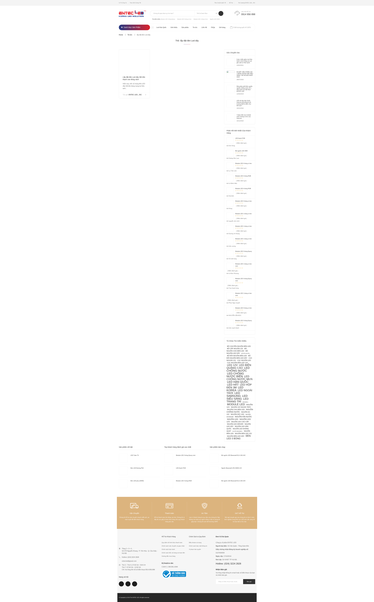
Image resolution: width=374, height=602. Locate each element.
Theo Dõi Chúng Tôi (135, 3)
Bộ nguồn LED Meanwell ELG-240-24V (233, 481)
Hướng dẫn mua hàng (168, 556)
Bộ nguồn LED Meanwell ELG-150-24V (233, 455)
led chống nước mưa (240, 378)
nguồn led (232, 419)
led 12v (232, 365)
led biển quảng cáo (239, 366)
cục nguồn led (244, 360)
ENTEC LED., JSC (135, 95)
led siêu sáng (237, 397)
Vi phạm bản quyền (195, 549)
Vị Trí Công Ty (123, 3)
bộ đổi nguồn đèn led (237, 356)
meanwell (245, 402)
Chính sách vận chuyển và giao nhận (173, 546)
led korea (235, 389)
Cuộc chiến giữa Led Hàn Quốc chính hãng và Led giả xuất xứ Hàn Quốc (244, 61)
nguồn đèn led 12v (243, 433)
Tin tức (195, 27)
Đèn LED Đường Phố (137, 468)
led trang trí (238, 400)
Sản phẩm (185, 27)
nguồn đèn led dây (235, 436)
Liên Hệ (204, 27)
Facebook (121, 585)
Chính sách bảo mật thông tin (198, 546)
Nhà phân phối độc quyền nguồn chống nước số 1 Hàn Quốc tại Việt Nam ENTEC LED (244, 88)
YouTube (128, 585)
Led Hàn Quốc (161, 27)
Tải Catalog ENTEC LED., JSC (246, 3)
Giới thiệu (174, 27)
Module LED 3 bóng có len (184, 19)
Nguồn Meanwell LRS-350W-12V (231, 468)
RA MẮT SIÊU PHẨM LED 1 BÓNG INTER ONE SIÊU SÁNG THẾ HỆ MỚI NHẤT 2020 (245, 74)
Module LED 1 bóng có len (201, 19)
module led (236, 404)
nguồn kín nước (243, 417)
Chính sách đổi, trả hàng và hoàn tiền (173, 553)
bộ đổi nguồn (245, 353)
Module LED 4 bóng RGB (184, 481)
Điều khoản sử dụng (195, 542)
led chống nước (238, 369)
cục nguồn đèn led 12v (237, 363)
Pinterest (134, 585)
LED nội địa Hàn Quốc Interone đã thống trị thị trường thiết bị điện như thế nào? (244, 103)
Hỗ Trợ (231, 3)
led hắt (233, 384)
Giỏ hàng (222, 27)
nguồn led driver (235, 424)
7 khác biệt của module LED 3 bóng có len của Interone (244, 116)
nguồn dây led (237, 414)
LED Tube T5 (135, 455)
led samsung (234, 394)
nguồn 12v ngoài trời (241, 407)
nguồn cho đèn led (236, 409)
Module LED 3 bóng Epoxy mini (185, 455)
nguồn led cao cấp (240, 422)
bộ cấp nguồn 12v (235, 349)
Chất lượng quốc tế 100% (242, 27)
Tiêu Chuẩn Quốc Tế (220, 3)
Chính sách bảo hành (168, 549)
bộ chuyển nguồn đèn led (239, 346)
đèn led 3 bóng (239, 437)
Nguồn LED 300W (215, 19)
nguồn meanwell (237, 431)
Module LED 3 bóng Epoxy (168, 19)
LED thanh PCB (181, 468)
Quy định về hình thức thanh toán (172, 542)
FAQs (213, 27)
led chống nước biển (235, 375)
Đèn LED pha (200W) (137, 481)
